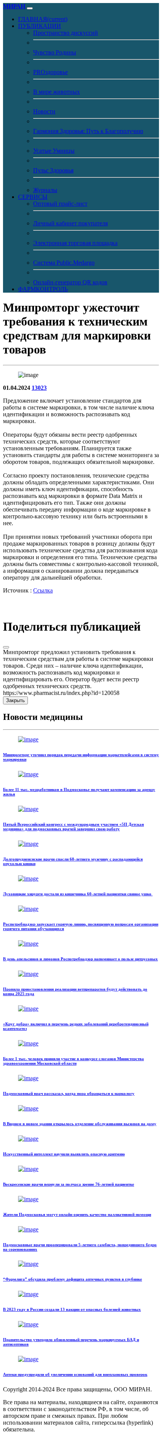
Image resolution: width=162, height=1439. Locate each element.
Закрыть (15, 700)
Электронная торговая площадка (75, 243)
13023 (39, 388)
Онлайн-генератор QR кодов (70, 282)
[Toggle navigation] (30, 8)
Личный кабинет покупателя (70, 223)
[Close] (6, 647)
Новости (44, 111)
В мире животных (56, 91)
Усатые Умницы (54, 150)
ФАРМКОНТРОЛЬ (43, 289)
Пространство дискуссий (65, 32)
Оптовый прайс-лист (60, 203)
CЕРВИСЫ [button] (32, 197)
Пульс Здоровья (53, 170)
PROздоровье (50, 72)
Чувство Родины (54, 52)
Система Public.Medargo (64, 262)
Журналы (45, 190)
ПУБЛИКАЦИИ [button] (39, 26)
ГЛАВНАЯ (42, 19)
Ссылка (43, 590)
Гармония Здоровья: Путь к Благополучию (88, 131)
